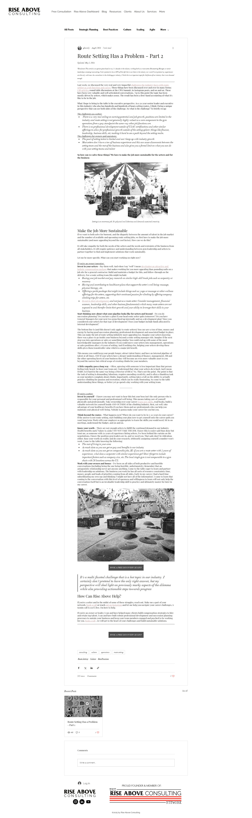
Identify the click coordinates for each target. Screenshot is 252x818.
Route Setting (83, 659)
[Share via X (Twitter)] (85, 668)
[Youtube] (88, 801)
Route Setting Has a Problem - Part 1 (83, 723)
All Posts (69, 30)
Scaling (140, 30)
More (163, 30)
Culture (127, 30)
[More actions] (173, 48)
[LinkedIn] (82, 801)
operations (105, 652)
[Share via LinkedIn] (91, 668)
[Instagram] (75, 801)
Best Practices (110, 30)
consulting (83, 652)
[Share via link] (98, 668)
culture (94, 652)
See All (185, 691)
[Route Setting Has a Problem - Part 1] (83, 706)
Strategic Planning (88, 30)
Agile (152, 30)
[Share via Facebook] (78, 668)
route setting (118, 652)
